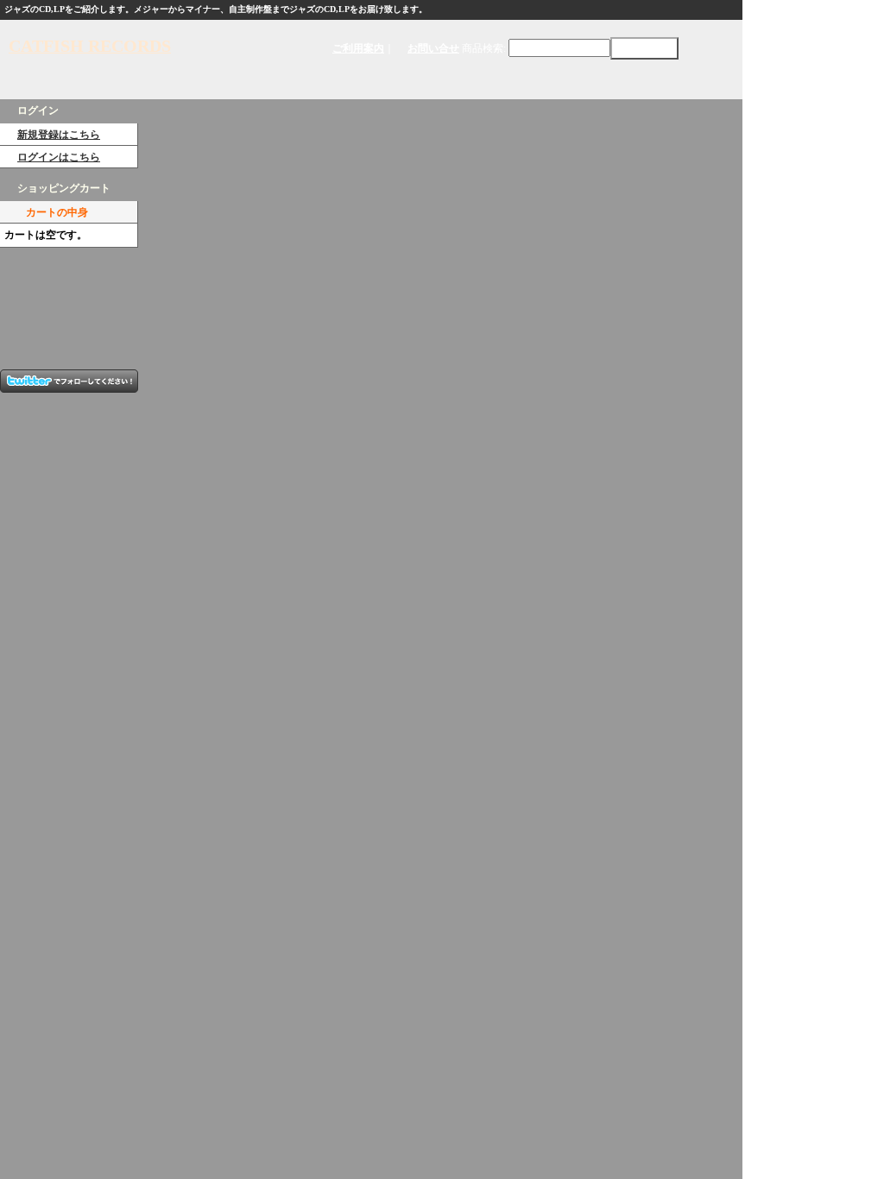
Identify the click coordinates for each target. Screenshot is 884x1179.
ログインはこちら (58, 157)
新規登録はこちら (58, 135)
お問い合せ (433, 48)
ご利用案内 (358, 48)
